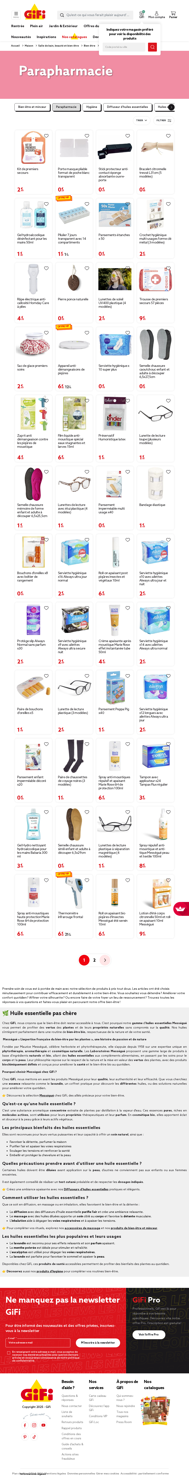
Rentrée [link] (17, 26)
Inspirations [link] (46, 37)
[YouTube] (43, 1425)
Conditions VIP (98, 1416)
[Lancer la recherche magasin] (152, 47)
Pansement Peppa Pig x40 (114, 711)
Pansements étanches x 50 (114, 237)
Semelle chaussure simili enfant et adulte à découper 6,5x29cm (74, 849)
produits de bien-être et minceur (134, 1228)
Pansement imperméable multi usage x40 (112, 508)
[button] (141, 15)
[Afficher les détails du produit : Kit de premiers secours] (33, 148)
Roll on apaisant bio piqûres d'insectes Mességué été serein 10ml (113, 919)
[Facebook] (25, 1425)
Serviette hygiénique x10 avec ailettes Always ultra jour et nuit (153, 578)
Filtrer (161, 120)
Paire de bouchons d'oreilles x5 (30, 711)
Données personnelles (81, 1473)
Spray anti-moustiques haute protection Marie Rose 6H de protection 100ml (33, 919)
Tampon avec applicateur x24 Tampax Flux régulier (153, 781)
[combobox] (95, 15)
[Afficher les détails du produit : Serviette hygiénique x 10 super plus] (114, 344)
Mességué (46, 1095)
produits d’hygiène (50, 1271)
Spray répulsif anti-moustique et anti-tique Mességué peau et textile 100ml (154, 851)
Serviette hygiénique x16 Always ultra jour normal (72, 576)
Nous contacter (72, 1406)
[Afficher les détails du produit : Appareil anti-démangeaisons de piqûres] (74, 344)
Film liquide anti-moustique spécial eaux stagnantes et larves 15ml (71, 441)
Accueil (15, 46)
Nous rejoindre (125, 1406)
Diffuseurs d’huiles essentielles (86, 1189)
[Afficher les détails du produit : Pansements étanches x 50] (114, 214)
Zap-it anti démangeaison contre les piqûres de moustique (32, 441)
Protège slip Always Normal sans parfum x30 (31, 644)
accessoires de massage (82, 1228)
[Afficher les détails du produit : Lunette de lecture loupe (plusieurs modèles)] (155, 413)
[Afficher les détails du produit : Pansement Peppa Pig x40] (114, 688)
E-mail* (12, 1338)
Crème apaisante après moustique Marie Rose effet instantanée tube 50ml (115, 646)
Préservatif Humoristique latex (112, 437)
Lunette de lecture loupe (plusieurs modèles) (152, 439)
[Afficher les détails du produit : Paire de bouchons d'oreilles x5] (33, 688)
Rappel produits (72, 1428)
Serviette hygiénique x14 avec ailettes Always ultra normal (153, 644)
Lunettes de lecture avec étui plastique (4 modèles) (73, 508)
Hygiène (91, 107)
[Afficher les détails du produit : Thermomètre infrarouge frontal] (74, 892)
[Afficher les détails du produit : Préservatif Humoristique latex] (114, 413)
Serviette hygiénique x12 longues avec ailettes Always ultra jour (153, 714)
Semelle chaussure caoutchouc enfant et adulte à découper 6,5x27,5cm (154, 371)
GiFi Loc (94, 1422)
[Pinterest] (25, 1437)
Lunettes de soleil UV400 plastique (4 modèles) (112, 303)
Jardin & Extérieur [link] (63, 26)
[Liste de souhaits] (46, 136)
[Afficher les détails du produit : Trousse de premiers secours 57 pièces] (155, 279)
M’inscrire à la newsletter (98, 1343)
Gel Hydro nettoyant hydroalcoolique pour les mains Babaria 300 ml (32, 851)
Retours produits (72, 1422)
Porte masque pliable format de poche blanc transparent (73, 172)
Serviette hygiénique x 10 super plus (114, 367)
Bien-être (89, 46)
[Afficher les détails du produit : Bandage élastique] (155, 484)
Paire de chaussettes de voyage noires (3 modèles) (72, 781)
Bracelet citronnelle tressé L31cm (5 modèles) (152, 172)
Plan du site (20, 1473)
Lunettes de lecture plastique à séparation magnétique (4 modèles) (114, 851)
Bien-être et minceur (32, 107)
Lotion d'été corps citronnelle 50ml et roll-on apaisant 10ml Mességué (155, 919)
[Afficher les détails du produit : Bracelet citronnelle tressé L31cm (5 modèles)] (155, 148)
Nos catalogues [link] (74, 37)
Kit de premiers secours (27, 171)
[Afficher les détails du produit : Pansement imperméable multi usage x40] (114, 484)
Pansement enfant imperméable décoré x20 (31, 781)
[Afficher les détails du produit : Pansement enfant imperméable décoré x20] (33, 756)
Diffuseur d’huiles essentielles (127, 107)
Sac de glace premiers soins (32, 367)
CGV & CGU (36, 1473)
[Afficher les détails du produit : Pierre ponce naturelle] (74, 279)
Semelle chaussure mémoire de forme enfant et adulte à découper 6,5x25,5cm (32, 510)
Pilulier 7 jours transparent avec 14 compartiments (72, 238)
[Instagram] (34, 1425)
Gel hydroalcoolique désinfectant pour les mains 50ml (32, 238)
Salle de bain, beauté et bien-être (58, 46)
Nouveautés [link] (21, 37)
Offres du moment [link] (99, 26)
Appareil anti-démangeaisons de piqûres (71, 369)
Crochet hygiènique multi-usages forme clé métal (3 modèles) (155, 238)
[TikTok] (34, 1437)
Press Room (124, 1422)
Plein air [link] (36, 26)
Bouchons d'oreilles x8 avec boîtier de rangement (32, 576)
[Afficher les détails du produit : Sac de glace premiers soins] (33, 344)
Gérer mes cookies (108, 1473)
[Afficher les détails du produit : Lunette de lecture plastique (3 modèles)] (74, 688)
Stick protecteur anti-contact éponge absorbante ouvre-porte (113, 174)
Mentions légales (55, 1473)
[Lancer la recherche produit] (62, 15)
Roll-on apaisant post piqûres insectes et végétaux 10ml (113, 576)
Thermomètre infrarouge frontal (70, 915)
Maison (28, 46)
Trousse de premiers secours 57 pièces (153, 301)
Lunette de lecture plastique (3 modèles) (73, 711)
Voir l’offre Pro (149, 1334)
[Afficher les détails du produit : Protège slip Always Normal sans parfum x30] (33, 620)
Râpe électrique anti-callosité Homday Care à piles (33, 303)
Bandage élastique (152, 505)
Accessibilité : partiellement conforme (145, 1473)
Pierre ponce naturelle (73, 299)
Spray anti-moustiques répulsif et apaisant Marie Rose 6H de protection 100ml (114, 782)
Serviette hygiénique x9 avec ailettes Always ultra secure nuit (72, 646)
